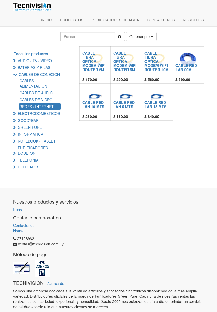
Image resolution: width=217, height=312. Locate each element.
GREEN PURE (30, 127)
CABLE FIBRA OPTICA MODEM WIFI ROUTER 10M (156, 61)
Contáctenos (23, 225)
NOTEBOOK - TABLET (37, 141)
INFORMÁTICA (30, 134)
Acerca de (55, 283)
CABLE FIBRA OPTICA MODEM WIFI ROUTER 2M (94, 61)
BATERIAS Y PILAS (34, 67)
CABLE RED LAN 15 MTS (155, 104)
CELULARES (28, 166)
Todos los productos (31, 53)
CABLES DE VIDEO (36, 99)
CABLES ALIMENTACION (33, 83)
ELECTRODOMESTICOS (39, 113)
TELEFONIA (28, 160)
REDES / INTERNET (37, 106)
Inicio (17, 209)
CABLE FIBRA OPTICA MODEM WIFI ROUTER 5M (125, 61)
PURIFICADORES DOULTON (33, 150)
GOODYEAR (28, 120)
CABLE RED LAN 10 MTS (93, 104)
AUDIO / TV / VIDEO (35, 60)
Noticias (19, 230)
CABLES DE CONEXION (39, 74)
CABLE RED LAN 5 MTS (124, 104)
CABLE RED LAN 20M (186, 67)
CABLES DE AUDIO (36, 92)
